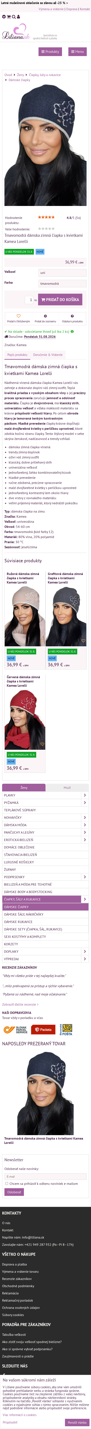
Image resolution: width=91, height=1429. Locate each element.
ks (36, 300)
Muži (67, 787)
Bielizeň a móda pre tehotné (28, 884)
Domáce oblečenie (19, 847)
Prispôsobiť (10, 1422)
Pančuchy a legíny (19, 832)
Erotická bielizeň (18, 840)
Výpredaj (11, 959)
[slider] (46, 217)
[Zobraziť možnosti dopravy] (39, 1034)
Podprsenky (14, 877)
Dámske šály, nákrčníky (23, 914)
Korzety (11, 944)
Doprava (71, 9)
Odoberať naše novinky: (21, 1169)
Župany (10, 869)
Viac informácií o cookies (19, 1415)
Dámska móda (15, 825)
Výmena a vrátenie (51, 9)
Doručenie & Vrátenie (48, 355)
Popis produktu (17, 355)
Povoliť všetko (77, 1423)
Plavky (9, 795)
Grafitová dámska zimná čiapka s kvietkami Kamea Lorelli (65, 578)
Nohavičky (13, 817)
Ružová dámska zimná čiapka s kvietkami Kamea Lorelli (23, 578)
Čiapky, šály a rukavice (22, 899)
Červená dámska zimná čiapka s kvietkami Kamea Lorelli (23, 681)
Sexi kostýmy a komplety (25, 936)
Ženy (24, 787)
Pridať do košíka (62, 299)
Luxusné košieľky (19, 862)
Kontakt (85, 9)
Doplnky (11, 951)
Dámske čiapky (16, 907)
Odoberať (14, 1192)
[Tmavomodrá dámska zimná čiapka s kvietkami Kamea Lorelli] (45, 144)
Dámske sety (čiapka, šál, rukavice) (33, 929)
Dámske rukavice (18, 922)
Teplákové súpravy (20, 810)
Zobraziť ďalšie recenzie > (20, 1004)
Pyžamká (11, 802)
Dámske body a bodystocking (28, 892)
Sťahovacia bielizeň (20, 855)
